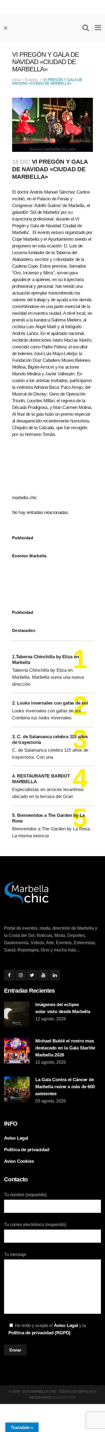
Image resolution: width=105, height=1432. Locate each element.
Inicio (16, 80)
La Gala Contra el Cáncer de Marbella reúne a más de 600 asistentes (65, 1086)
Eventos (31, 80)
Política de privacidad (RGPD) (39, 1332)
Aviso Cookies (19, 1161)
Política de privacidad (26, 1149)
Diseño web (65, 1397)
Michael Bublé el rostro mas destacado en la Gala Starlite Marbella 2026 (65, 1048)
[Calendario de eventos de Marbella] (52, 580)
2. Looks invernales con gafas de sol (50, 703)
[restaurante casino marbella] (52, 6)
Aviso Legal (16, 1138)
